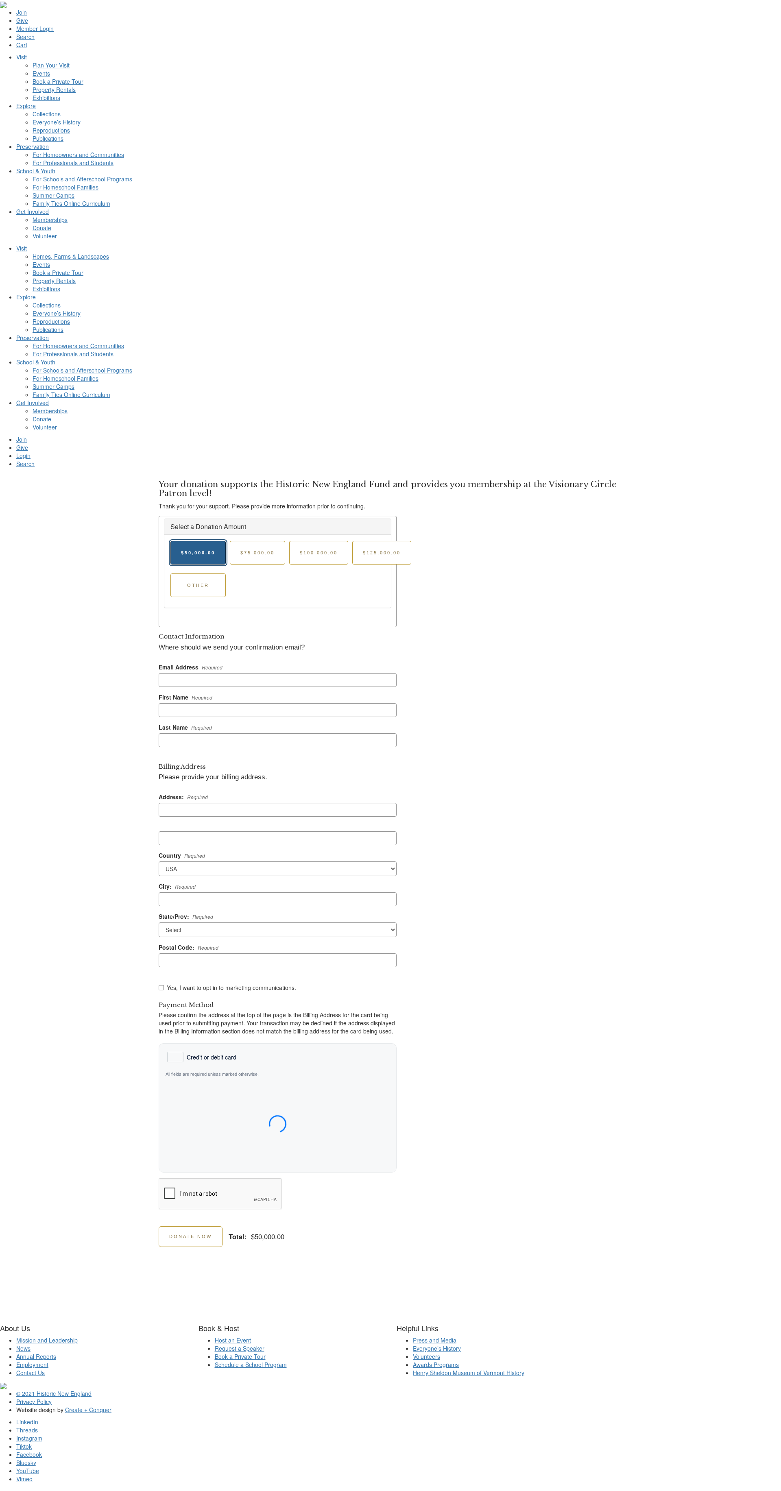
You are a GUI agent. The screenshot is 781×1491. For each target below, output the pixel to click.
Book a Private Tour (58, 81)
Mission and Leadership (47, 1340)
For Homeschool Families (65, 187)
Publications (48, 138)
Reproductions (51, 130)
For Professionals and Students (73, 163)
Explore (26, 106)
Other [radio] (198, 585)
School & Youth (35, 171)
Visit (21, 57)
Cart (21, 45)
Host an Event (233, 1340)
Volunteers (426, 1356)
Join (21, 12)
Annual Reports (36, 1356)
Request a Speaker (239, 1348)
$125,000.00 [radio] (382, 552)
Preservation (32, 146)
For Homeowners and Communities (78, 154)
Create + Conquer (88, 1410)
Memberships (50, 220)
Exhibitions (46, 98)
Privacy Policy (34, 1401)
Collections (47, 114)
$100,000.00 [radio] (319, 552)
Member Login (35, 28)
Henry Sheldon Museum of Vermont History (468, 1373)
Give (22, 20)
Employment (32, 1364)
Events (41, 73)
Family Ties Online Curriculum (71, 203)
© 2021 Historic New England (54, 1393)
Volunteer (45, 236)
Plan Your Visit (51, 65)
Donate (42, 228)
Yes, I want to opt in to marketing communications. (231, 987)
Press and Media (434, 1340)
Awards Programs (436, 1364)
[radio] (202, 1057)
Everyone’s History (57, 122)
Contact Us (30, 1373)
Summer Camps (53, 195)
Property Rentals (54, 89)
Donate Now (190, 1236)
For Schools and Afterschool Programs (82, 179)
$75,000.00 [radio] (257, 552)
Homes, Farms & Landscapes (71, 256)
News (23, 1348)
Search (25, 37)
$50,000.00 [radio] (198, 552)
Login (23, 455)
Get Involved (32, 211)
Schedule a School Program (251, 1364)
